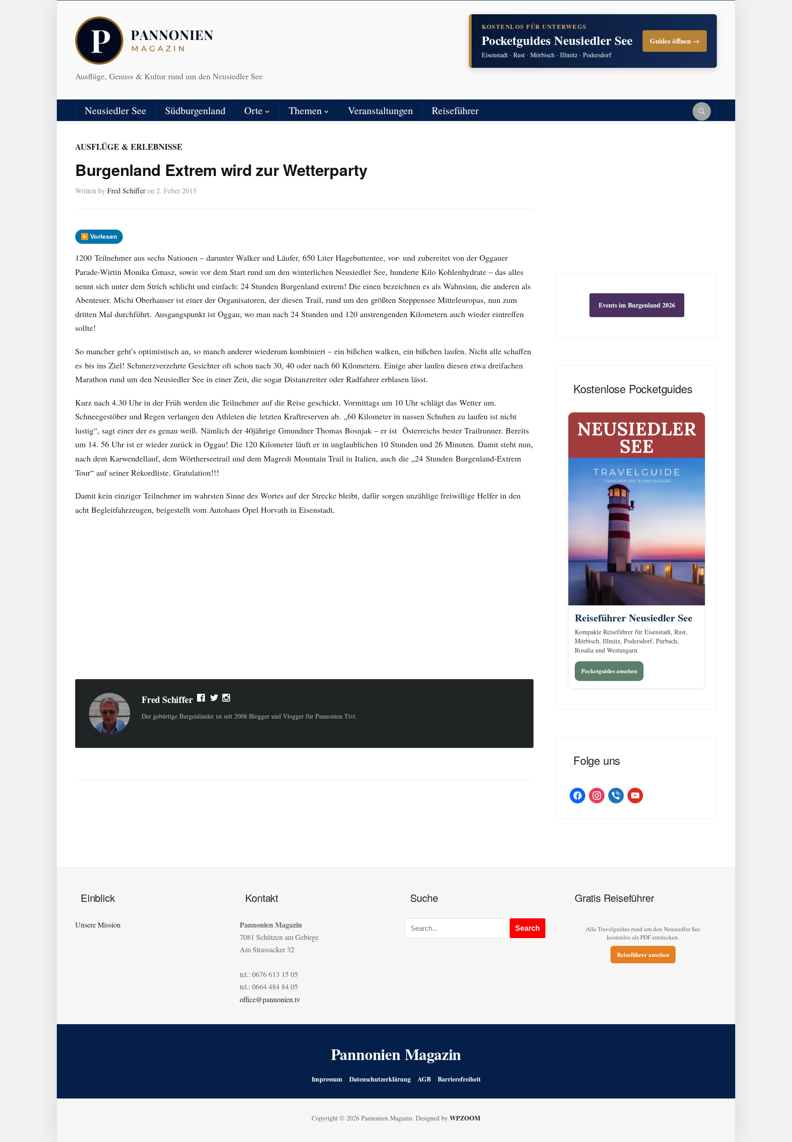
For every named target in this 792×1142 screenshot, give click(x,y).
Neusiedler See (115, 110)
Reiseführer (455, 110)
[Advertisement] (304, 599)
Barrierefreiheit (459, 1079)
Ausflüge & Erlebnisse (128, 147)
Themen (305, 110)
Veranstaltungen (380, 110)
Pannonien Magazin (396, 1054)
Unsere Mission (98, 924)
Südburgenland (195, 110)
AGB (424, 1079)
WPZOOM (465, 1118)
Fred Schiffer (126, 190)
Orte (253, 110)
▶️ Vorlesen (99, 236)
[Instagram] (226, 699)
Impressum (327, 1079)
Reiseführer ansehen (643, 954)
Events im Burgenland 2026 (637, 305)
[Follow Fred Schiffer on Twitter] (214, 699)
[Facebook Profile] (201, 699)
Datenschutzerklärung (380, 1079)
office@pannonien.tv (270, 999)
